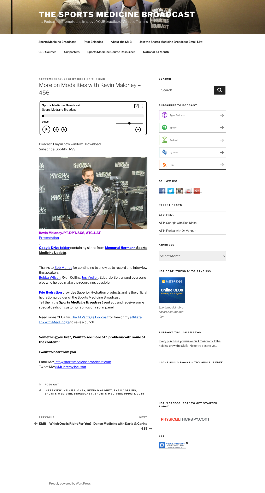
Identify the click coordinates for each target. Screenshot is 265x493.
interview (53, 390)
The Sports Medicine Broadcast (117, 14)
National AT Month (156, 52)
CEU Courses (47, 52)
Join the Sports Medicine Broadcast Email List (171, 41)
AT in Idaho (166, 215)
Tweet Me (46, 367)
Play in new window (68, 144)
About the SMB (121, 41)
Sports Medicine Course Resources (111, 52)
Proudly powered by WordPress (70, 483)
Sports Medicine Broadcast (57, 41)
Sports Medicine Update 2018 (120, 393)
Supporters (72, 52)
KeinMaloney (75, 390)
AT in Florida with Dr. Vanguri (177, 230)
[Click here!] (39, 243)
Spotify (61, 149)
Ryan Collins (125, 390)
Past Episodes (93, 41)
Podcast (52, 384)
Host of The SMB (91, 79)
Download (93, 144)
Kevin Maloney (99, 390)
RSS (72, 149)
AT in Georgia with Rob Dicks (177, 222)
